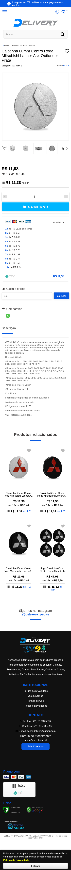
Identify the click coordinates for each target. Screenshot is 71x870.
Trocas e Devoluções (35, 705)
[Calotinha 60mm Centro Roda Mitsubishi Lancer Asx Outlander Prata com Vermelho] (18, 480)
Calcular (61, 295)
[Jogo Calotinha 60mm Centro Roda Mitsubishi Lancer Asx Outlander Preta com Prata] (52, 557)
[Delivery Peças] (35, 22)
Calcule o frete (15, 288)
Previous (4, 147)
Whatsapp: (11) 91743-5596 (36, 726)
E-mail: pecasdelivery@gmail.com (37, 731)
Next (67, 147)
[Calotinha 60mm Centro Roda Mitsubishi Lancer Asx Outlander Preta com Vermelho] (52, 480)
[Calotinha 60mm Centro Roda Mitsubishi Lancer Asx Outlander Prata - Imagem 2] (25, 148)
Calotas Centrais (28, 45)
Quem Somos (35, 695)
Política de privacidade (35, 690)
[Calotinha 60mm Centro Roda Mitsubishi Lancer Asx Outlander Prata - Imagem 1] (12, 148)
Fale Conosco (35, 746)
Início (6, 45)
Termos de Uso (35, 700)
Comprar (37, 207)
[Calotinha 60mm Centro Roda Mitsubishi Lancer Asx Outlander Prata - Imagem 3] (38, 148)
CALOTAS (15, 45)
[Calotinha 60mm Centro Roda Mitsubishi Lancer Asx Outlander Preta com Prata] (18, 555)
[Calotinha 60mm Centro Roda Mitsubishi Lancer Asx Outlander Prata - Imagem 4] (52, 148)
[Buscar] (62, 34)
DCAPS (66, 66)
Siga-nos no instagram (35, 612)
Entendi (35, 866)
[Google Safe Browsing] (35, 809)
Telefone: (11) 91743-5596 (36, 721)
